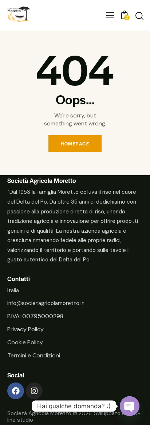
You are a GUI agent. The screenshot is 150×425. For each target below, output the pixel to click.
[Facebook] (15, 390)
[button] (110, 15)
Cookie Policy (25, 342)
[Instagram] (34, 390)
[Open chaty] (129, 406)
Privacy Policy (25, 329)
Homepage (75, 143)
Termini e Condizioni (33, 355)
